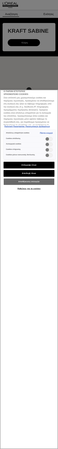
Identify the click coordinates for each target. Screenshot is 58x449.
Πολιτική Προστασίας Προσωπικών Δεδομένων (27, 126)
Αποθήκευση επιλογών (29, 182)
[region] (29, 269)
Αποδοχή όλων (29, 173)
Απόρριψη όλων (28, 165)
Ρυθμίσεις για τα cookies (29, 189)
